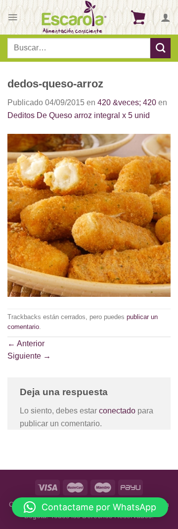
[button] (90, 507)
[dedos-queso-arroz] (89, 214)
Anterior (25, 343)
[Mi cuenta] (166, 17)
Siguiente (29, 356)
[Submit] (160, 48)
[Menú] (12, 17)
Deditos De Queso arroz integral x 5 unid (78, 115)
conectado (117, 411)
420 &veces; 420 (126, 102)
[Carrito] (138, 17)
